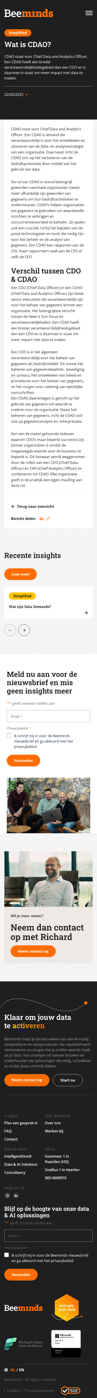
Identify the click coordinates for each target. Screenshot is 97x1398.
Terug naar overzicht (35, 506)
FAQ (8, 1131)
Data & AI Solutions (20, 1164)
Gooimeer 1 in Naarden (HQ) (57, 1159)
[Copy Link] (48, 519)
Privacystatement (40, 1390)
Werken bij (54, 1131)
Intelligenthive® (18, 1156)
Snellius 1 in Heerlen (62, 1169)
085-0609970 (55, 1177)
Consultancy (14, 1172)
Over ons (53, 1122)
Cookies (13, 1390)
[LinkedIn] (41, 519)
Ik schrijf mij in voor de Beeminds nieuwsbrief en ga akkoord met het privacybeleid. (43, 741)
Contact (11, 1139)
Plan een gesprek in (21, 1122)
